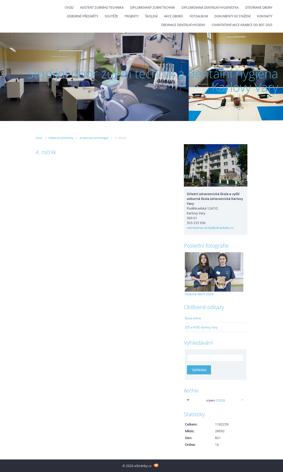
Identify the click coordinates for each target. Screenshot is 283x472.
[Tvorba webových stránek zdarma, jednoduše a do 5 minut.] (156, 465)
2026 (221, 400)
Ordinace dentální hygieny (183, 25)
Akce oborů (173, 16)
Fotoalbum (199, 16)
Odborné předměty (82, 16)
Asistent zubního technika (102, 7)
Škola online (193, 318)
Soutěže (111, 16)
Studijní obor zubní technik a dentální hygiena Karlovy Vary (152, 80)
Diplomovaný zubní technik (152, 7)
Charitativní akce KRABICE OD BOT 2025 (242, 25)
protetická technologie (94, 138)
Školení (151, 16)
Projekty (132, 16)
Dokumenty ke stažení (232, 16)
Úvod (69, 7)
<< (189, 400)
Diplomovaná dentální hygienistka (210, 7)
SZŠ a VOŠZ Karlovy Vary (201, 327)
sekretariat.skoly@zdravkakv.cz (210, 227)
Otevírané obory (258, 7)
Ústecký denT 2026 (199, 294)
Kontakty (264, 16)
